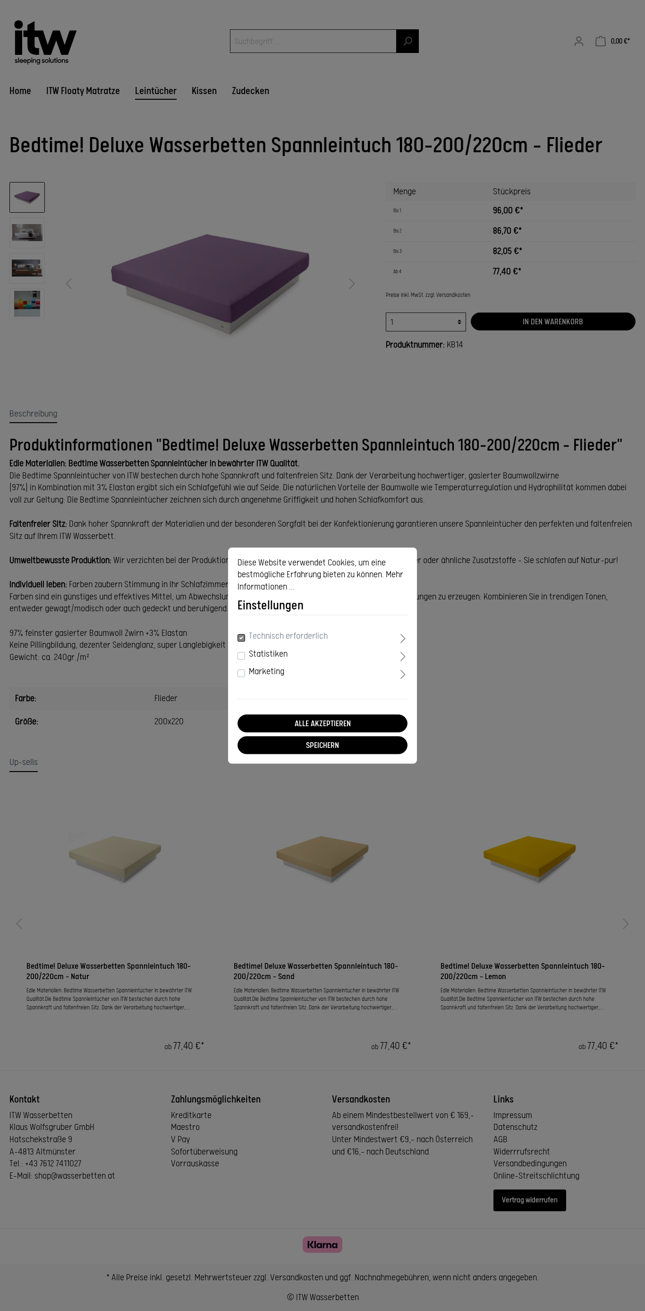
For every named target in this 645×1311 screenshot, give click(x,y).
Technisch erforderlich (288, 636)
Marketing (266, 672)
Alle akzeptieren (323, 723)
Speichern (322, 745)
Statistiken (268, 654)
